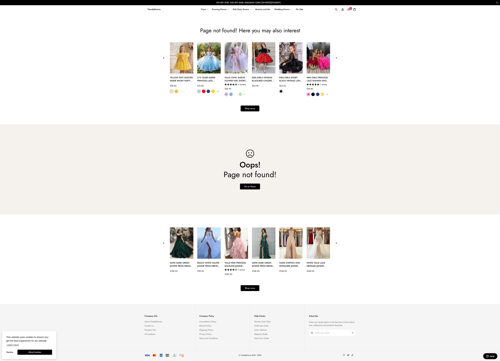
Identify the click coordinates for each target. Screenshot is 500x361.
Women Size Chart (262, 321)
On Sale (299, 9)
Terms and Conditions (208, 338)
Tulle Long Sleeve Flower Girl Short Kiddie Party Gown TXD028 (235, 79)
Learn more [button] (13, 345)
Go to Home (250, 186)
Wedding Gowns (282, 9)
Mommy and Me (262, 9)
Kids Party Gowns (241, 9)
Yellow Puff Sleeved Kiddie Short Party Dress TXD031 (181, 79)
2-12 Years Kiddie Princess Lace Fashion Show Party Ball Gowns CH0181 (208, 79)
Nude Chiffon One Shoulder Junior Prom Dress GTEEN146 (289, 264)
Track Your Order (261, 338)
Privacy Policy (205, 334)
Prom (203, 9)
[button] (231, 84)
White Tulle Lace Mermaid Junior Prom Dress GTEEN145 (316, 264)
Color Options (260, 329)
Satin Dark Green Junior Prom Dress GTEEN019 (180, 264)
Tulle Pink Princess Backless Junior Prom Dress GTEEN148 (235, 264)
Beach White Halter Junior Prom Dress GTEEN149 (208, 264)
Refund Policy (205, 325)
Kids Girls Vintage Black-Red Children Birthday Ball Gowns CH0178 (263, 79)
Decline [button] (10, 352)
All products (150, 334)
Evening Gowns (219, 9)
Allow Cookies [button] (34, 352)
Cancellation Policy (207, 321)
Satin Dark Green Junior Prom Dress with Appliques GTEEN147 (262, 264)
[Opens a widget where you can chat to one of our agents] (490, 356)
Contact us (149, 325)
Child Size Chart (261, 325)
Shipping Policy (206, 329)
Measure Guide (260, 334)
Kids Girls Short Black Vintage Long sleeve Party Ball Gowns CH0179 (290, 79)
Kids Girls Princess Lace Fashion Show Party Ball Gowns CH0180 (318, 79)
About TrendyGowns (153, 321)
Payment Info (150, 329)
